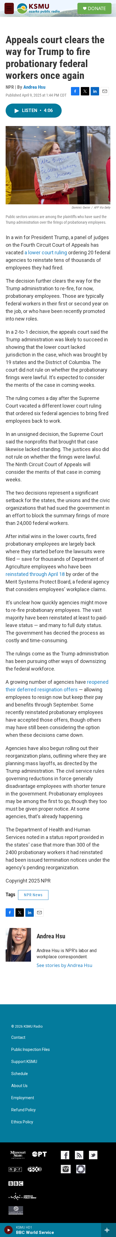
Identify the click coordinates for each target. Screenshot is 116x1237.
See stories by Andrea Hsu (64, 965)
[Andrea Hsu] (18, 945)
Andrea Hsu (34, 87)
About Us (19, 1086)
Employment (22, 1098)
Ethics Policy (22, 1122)
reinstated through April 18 (35, 574)
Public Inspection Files (30, 1050)
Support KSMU (24, 1062)
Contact (18, 1037)
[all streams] (108, 1230)
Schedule (19, 1074)
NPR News (33, 895)
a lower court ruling (45, 252)
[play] (8, 1230)
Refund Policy (23, 1110)
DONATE (97, 8)
